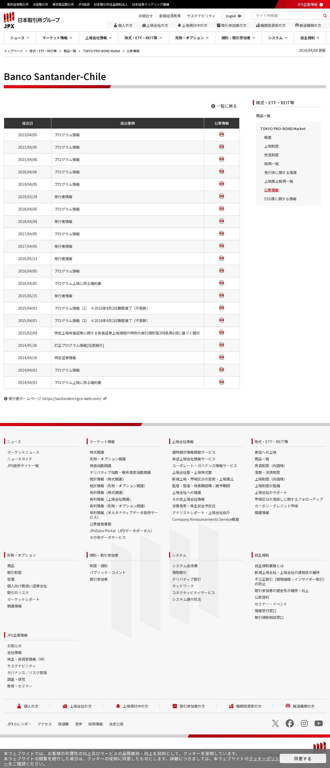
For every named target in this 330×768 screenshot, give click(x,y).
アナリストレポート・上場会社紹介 (201, 512)
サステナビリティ (21, 665)
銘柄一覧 (271, 163)
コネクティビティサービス (193, 592)
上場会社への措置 (186, 492)
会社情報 (14, 652)
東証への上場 (265, 452)
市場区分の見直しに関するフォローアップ (289, 499)
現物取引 (179, 572)
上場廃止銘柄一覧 (278, 181)
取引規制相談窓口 (269, 617)
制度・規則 (99, 565)
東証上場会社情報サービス (194, 458)
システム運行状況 (186, 599)
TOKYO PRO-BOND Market (101, 51)
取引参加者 (99, 579)
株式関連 (97, 452)
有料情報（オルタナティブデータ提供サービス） (124, 515)
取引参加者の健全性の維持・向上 (282, 590)
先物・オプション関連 (108, 458)
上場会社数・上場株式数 (192, 472)
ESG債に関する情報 (280, 198)
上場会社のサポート (271, 492)
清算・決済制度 (267, 472)
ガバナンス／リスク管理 (27, 672)
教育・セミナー (19, 686)
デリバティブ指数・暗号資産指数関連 (120, 472)
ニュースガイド (19, 458)
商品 (10, 565)
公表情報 (133, 51)
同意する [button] (303, 758)
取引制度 (14, 572)
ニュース (14, 441)
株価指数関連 (100, 465)
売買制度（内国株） (271, 465)
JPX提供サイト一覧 (23, 465)
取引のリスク (18, 592)
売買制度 (271, 154)
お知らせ (14, 645)
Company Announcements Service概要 (205, 519)
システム (179, 555)
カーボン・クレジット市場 (276, 505)
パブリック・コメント (108, 572)
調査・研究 (16, 679)
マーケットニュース (23, 452)
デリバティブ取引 (186, 579)
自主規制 (261, 555)
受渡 (10, 579)
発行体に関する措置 (280, 172)
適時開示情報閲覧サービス (194, 452)
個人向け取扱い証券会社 (27, 585)
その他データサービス (108, 537)
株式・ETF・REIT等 (43, 51)
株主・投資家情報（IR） (27, 659)
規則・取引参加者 (103, 555)
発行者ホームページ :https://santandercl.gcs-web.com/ (55, 398)
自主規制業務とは (269, 565)
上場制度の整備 (267, 485)
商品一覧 (70, 51)
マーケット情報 (102, 441)
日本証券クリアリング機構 (150, 4)
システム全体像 (184, 565)
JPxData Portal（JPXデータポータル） (122, 530)
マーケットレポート (23, 599)
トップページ (13, 51)
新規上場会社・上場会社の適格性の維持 (287, 572)
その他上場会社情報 (188, 499)
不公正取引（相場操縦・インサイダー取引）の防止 (290, 581)
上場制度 (271, 146)
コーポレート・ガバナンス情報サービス (204, 465)
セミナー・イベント (271, 603)
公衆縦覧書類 (100, 523)
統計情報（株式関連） (108, 479)
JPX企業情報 (307, 4)
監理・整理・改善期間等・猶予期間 (201, 485)
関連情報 (262, 512)
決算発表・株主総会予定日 (194, 505)
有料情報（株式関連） (108, 492)
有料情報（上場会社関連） (111, 499)
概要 (267, 137)
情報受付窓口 (265, 610)
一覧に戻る (226, 106)
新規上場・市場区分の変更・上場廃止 (203, 479)
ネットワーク (183, 585)
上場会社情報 (183, 441)
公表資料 (262, 597)
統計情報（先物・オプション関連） (118, 485)
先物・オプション (21, 555)
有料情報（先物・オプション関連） (118, 505)
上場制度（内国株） (271, 479)
